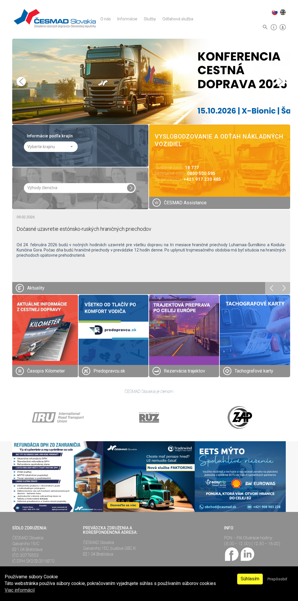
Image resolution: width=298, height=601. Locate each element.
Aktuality (36, 288)
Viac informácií (20, 590)
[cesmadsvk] (232, 554)
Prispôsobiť (277, 579)
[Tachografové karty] (255, 330)
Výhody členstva (42, 187)
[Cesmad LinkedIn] (247, 554)
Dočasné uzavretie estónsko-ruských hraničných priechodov (84, 229)
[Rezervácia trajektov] (184, 329)
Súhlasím (250, 579)
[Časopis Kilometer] (45, 327)
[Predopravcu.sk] (114, 329)
